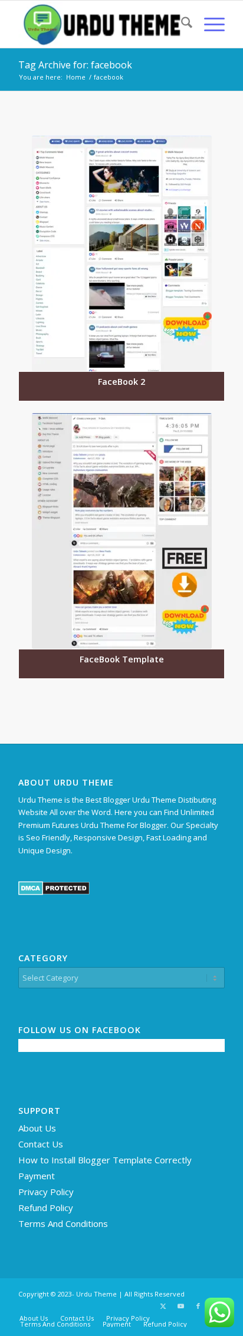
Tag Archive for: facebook (75, 64)
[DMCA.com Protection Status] (54, 892)
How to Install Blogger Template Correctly (105, 1160)
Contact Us (40, 1144)
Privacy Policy (46, 1192)
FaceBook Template (122, 659)
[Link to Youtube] (180, 1306)
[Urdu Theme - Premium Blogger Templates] (100, 24)
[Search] (180, 24)
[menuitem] (180, 24)
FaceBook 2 (121, 381)
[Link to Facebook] (198, 1306)
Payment (36, 1176)
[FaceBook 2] (121, 253)
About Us (37, 1128)
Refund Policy (45, 1207)
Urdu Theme (96, 1293)
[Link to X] (163, 1306)
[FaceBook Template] (121, 531)
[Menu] (208, 24)
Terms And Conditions (63, 1223)
